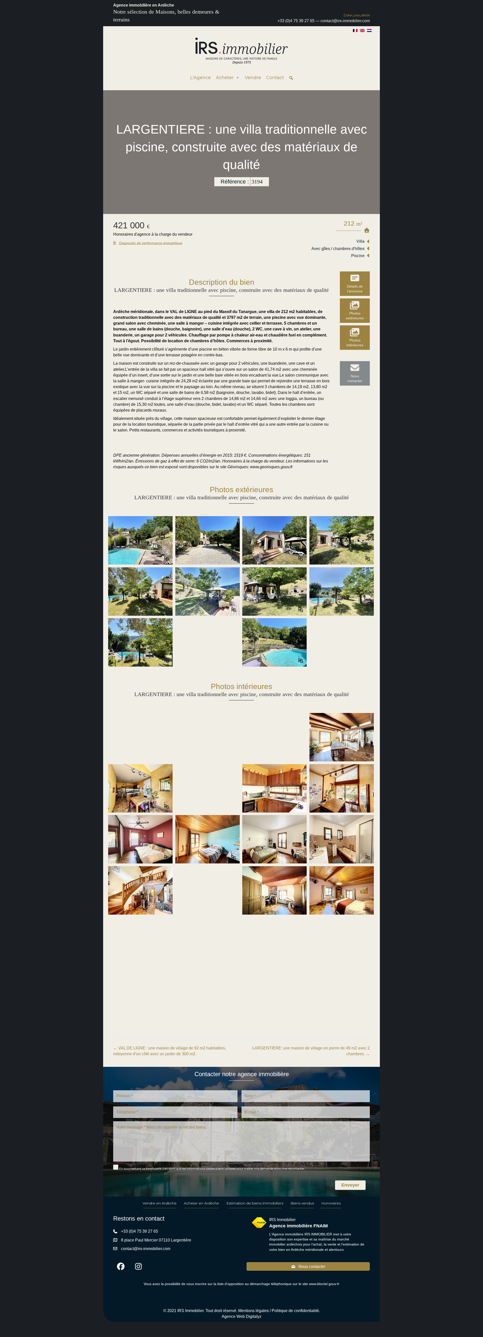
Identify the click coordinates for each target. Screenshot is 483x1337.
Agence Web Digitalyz (241, 1316)
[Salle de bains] (341, 839)
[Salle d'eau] (140, 992)
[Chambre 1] (140, 839)
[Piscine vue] (207, 642)
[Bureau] (274, 890)
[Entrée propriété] (207, 540)
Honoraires (331, 1203)
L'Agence (200, 77)
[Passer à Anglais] (362, 30)
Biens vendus (302, 1203)
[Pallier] (207, 890)
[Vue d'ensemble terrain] (341, 591)
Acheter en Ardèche (201, 1203)
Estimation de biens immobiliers (254, 1203)
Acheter (225, 77)
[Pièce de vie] (140, 737)
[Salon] (207, 737)
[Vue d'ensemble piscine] (140, 642)
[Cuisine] (140, 788)
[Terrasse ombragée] (140, 591)
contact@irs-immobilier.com (345, 21)
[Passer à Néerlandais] (369, 30)
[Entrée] (140, 890)
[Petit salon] (140, 941)
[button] (357, 15)
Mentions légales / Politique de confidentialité (278, 1311)
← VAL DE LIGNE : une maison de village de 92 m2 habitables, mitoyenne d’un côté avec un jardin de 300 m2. (169, 1051)
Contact (275, 77)
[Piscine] (140, 540)
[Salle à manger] (341, 737)
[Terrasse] (274, 540)
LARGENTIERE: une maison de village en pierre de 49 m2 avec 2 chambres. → (311, 1051)
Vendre (253, 77)
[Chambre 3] (274, 839)
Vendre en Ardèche (160, 1203)
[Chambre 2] (207, 839)
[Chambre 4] (341, 890)
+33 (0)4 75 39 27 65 (295, 21)
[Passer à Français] (355, 30)
